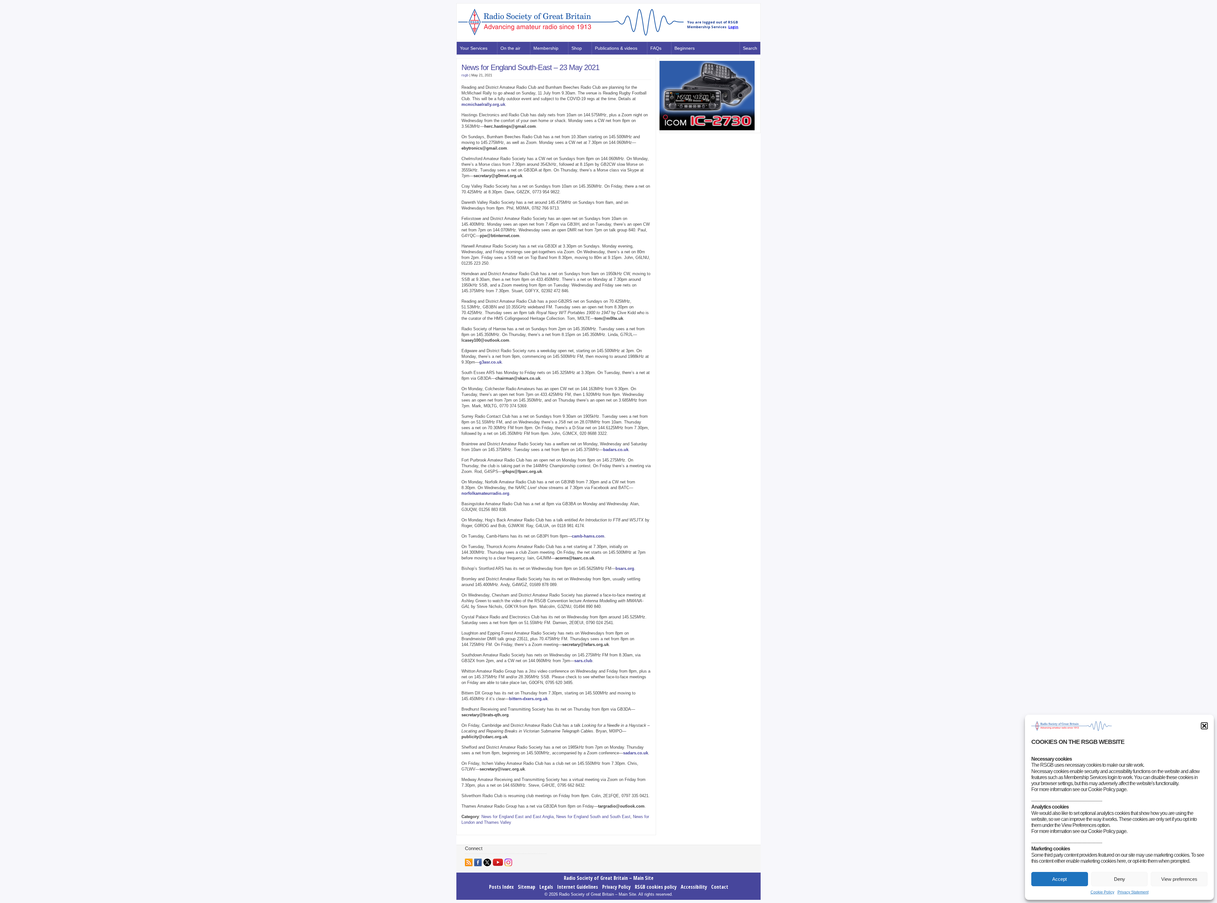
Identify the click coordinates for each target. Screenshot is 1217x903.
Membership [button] (545, 48)
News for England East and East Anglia (517, 816)
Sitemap (526, 886)
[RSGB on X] (487, 862)
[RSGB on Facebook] (478, 862)
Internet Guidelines (577, 886)
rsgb (464, 75)
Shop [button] (576, 48)
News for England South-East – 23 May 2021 (530, 67)
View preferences (1179, 879)
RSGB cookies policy (656, 886)
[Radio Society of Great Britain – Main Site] (571, 36)
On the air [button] (510, 48)
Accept (1059, 879)
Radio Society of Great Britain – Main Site (609, 877)
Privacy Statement (1133, 892)
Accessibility (694, 886)
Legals (546, 886)
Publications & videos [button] (616, 48)
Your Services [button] (473, 48)
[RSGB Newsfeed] (469, 862)
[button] (1204, 726)
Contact (719, 886)
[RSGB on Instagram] (508, 862)
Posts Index (501, 886)
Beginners (684, 48)
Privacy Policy (616, 886)
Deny (1119, 879)
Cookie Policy (1102, 892)
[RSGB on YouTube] (498, 862)
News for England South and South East (593, 816)
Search (750, 48)
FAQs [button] (655, 48)
